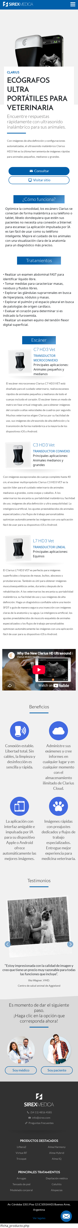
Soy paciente (57, 1070)
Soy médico (20, 1070)
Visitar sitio (41, 180)
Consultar (41, 171)
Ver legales (39, 1218)
